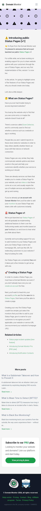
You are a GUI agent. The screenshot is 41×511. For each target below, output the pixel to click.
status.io (24, 182)
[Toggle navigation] (36, 4)
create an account (12, 286)
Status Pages (24, 52)
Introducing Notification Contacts (21, 353)
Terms (18, 500)
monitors (12, 204)
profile (15, 295)
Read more (6, 392)
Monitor (13, 4)
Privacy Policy (28, 500)
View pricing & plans (20, 460)
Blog (29, 497)
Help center (7, 497)
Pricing (16, 497)
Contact (23, 497)
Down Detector (28, 125)
